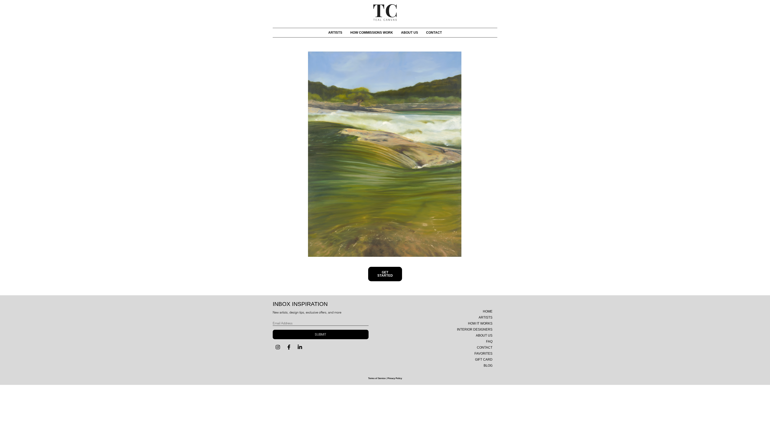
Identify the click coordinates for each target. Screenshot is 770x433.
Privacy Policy (394, 378)
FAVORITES (483, 353)
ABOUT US (409, 32)
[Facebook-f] (289, 347)
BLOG (488, 365)
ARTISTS (335, 32)
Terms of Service (377, 378)
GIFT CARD (483, 359)
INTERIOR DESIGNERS (474, 329)
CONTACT (434, 32)
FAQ (489, 341)
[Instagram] (278, 347)
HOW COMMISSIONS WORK (371, 32)
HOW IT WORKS (480, 323)
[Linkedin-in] (300, 347)
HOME (487, 311)
